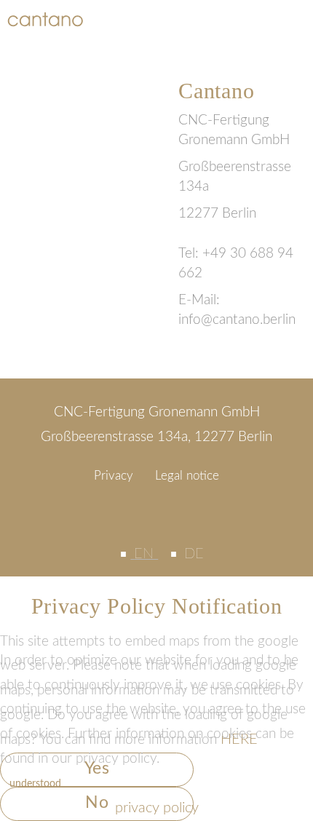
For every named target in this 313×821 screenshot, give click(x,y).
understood (35, 784)
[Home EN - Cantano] (45, 19)
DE (194, 554)
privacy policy (157, 808)
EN (146, 554)
